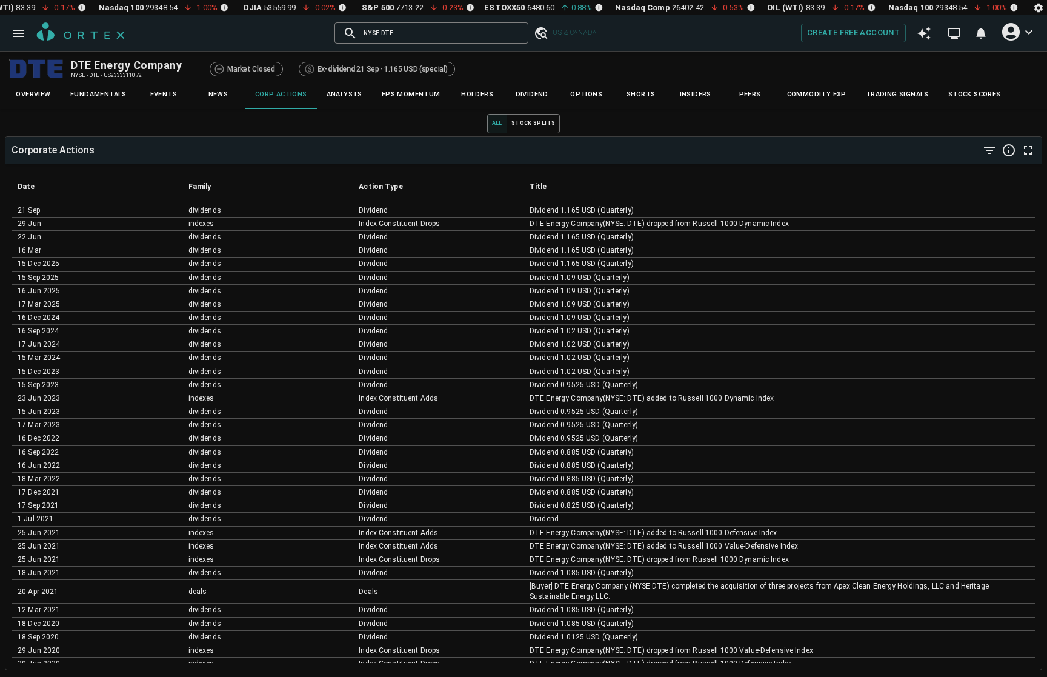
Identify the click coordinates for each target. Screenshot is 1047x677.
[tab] (33, 94)
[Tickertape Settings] (1038, 7)
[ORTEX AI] (924, 33)
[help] (1009, 150)
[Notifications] (980, 33)
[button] (540, 33)
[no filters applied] (989, 150)
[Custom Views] (954, 33)
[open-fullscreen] (1028, 150)
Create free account (853, 32)
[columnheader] (97, 187)
